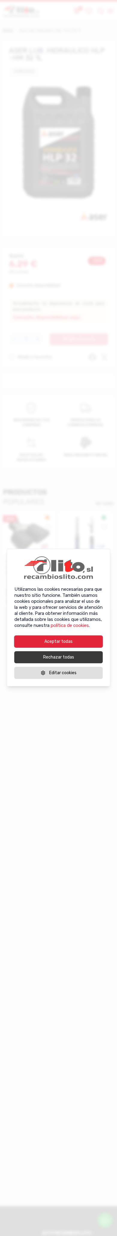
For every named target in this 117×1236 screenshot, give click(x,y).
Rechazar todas (58, 656)
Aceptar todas (58, 641)
